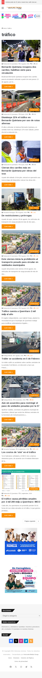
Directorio (16, 658)
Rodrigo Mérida (7, 355)
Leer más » (8, 86)
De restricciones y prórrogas (17, 215)
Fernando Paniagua (9, 212)
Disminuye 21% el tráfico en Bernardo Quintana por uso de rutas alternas (21, 120)
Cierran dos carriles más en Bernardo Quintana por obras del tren (19, 171)
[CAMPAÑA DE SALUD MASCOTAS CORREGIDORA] (21, 592)
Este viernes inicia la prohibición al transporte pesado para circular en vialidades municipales (20, 262)
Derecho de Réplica (27, 658)
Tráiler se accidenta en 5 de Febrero (21, 358)
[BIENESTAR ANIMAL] (21, 554)
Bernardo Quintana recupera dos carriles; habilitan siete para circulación (19, 70)
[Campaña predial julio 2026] (21, 16)
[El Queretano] (14, 8)
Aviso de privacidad (21, 661)
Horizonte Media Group (31, 654)
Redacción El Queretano (10, 64)
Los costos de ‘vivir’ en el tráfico (19, 452)
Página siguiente (30, 521)
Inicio (5, 28)
